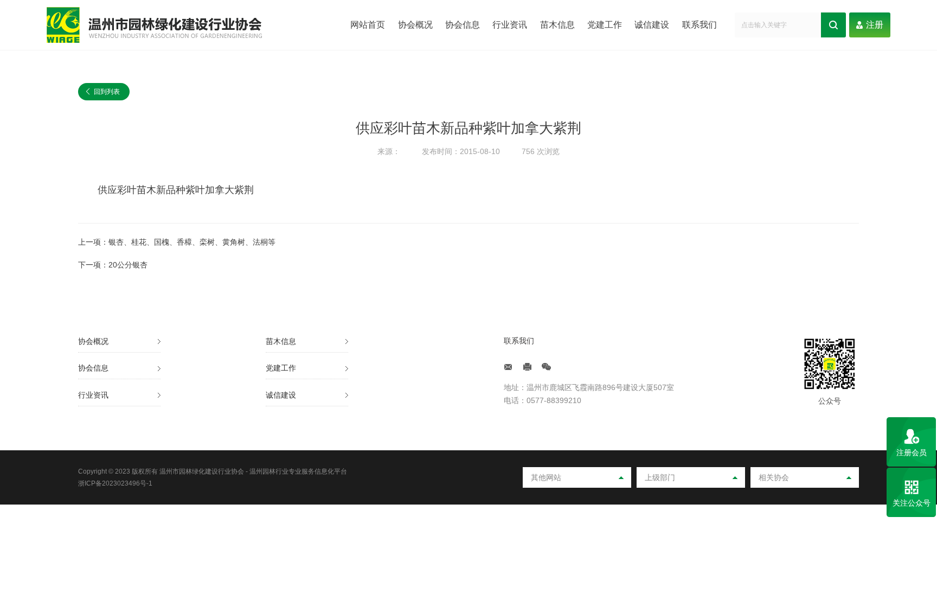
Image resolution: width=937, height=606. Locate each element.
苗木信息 (557, 24)
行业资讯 (509, 24)
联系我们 (699, 24)
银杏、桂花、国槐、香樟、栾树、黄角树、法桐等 (191, 242)
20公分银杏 (127, 264)
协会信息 (462, 24)
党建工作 (604, 24)
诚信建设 (651, 24)
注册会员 (911, 452)
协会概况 (415, 24)
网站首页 (367, 24)
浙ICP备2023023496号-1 (115, 483)
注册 (874, 24)
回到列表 (103, 91)
